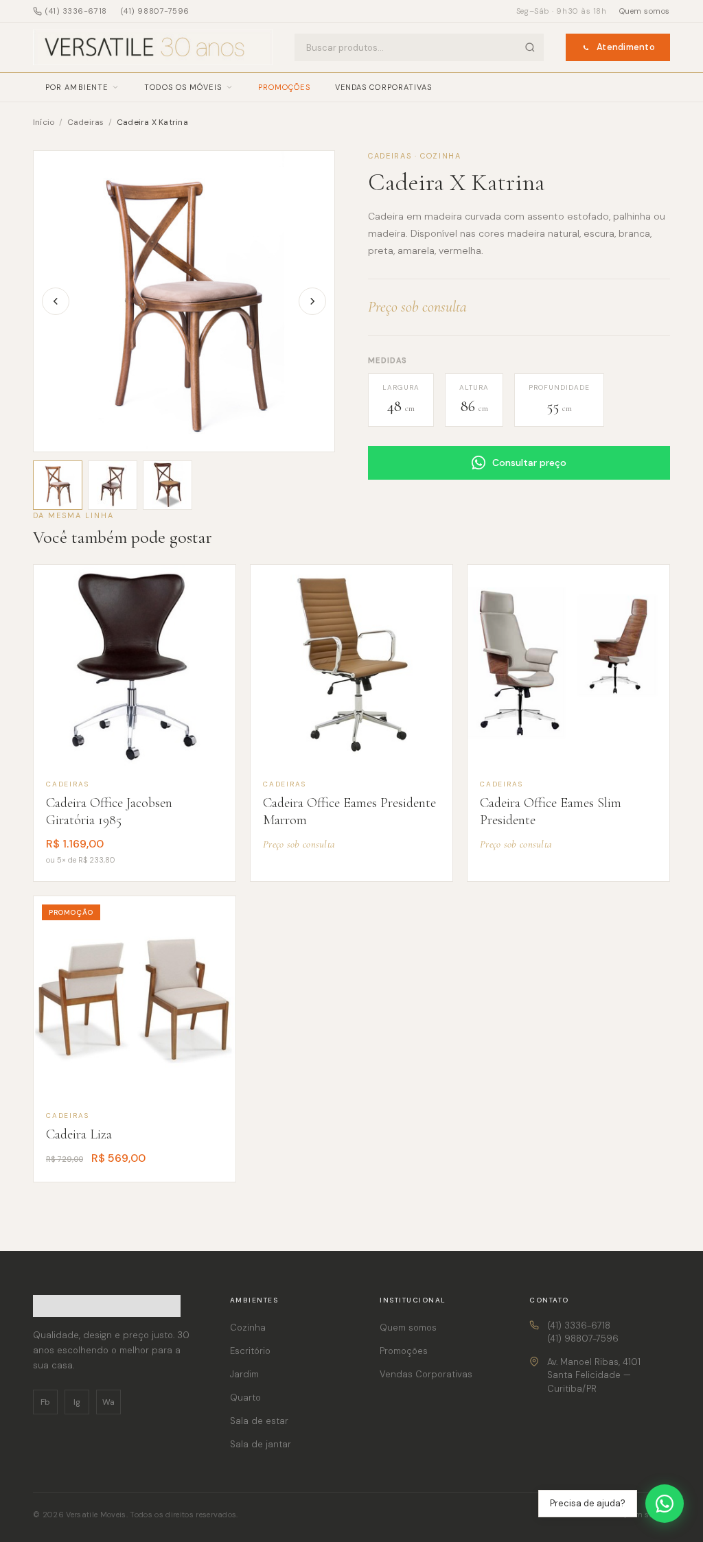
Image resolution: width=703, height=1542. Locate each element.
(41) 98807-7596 (155, 11)
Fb (45, 1402)
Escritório (250, 1351)
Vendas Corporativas (384, 87)
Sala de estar (259, 1421)
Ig (76, 1402)
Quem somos (645, 11)
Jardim (244, 1374)
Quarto (245, 1397)
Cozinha (248, 1327)
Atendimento (626, 47)
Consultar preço (529, 462)
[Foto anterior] (55, 301)
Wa (108, 1402)
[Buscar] (530, 47)
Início (43, 122)
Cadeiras (86, 122)
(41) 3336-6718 (76, 11)
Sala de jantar (260, 1444)
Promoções (284, 87)
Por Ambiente (76, 87)
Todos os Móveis (183, 87)
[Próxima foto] (312, 301)
